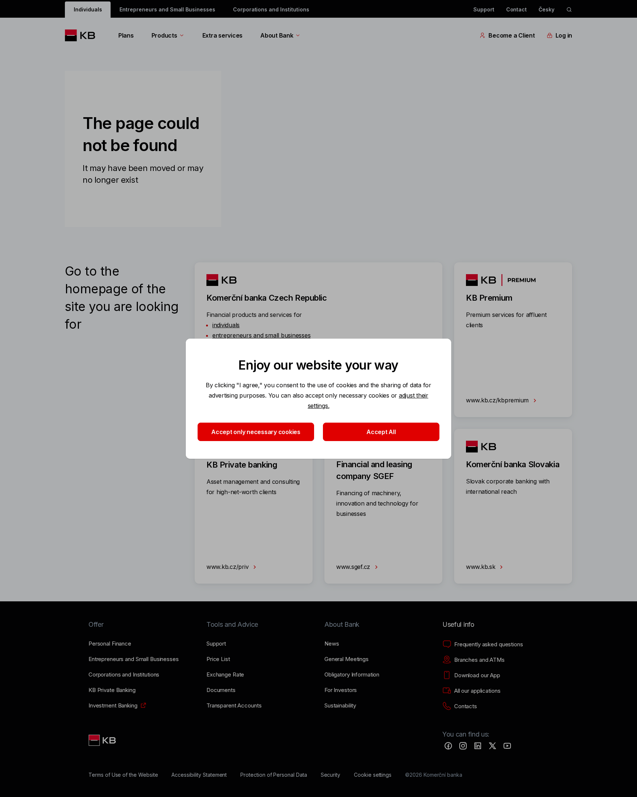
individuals (226, 325)
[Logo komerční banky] (83, 35)
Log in (564, 35)
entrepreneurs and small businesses (261, 335)
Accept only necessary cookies (255, 432)
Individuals (88, 9)
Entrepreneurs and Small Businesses (167, 9)
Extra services (222, 35)
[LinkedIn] (478, 746)
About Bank (276, 35)
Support (483, 9)
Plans (126, 35)
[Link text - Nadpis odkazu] (102, 740)
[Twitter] (492, 746)
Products (164, 35)
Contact (516, 9)
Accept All (381, 432)
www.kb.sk (481, 566)
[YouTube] (507, 746)
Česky (546, 9)
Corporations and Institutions (271, 9)
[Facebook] (448, 746)
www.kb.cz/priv (228, 566)
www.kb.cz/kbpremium (498, 400)
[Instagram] (463, 746)
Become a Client (511, 35)
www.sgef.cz (354, 566)
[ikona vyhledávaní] (569, 10)
